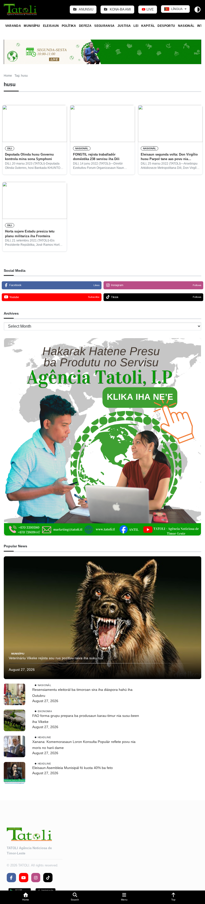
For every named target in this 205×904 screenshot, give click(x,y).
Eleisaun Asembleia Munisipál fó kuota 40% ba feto (72, 768)
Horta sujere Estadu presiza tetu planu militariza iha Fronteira (29, 233)
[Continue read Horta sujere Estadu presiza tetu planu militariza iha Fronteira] (34, 200)
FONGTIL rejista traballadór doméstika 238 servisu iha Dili (96, 157)
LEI (136, 26)
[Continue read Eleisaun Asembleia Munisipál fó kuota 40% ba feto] (14, 773)
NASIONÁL (186, 26)
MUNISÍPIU (32, 26)
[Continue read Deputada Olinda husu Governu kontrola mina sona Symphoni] (34, 123)
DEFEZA (85, 26)
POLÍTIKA (69, 26)
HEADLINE (44, 737)
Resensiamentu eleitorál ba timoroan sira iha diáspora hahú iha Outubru (82, 693)
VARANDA (13, 26)
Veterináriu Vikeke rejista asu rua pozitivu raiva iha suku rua (56, 658)
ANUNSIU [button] (85, 9)
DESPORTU (166, 26)
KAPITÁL (148, 26)
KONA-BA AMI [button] (120, 9)
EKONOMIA (45, 711)
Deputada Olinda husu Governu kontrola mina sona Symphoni (29, 157)
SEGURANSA (104, 26)
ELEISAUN (51, 26)
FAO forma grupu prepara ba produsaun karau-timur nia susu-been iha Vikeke (85, 719)
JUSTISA (124, 26)
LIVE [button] (150, 9)
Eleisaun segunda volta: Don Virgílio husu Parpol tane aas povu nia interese (169, 157)
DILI (9, 148)
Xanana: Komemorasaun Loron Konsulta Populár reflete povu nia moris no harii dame (84, 745)
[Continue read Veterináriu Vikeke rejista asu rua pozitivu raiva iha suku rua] (102, 617)
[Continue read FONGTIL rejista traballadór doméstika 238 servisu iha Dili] (102, 123)
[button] (25, 897)
